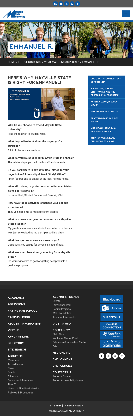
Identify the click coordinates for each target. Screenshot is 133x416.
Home (11, 62)
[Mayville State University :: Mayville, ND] (14, 13)
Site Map (55, 405)
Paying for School (22, 310)
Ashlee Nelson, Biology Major (104, 103)
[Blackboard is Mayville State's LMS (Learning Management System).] (55, 3)
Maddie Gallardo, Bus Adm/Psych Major (103, 130)
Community (61, 330)
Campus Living (19, 317)
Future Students (29, 62)
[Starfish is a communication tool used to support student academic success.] (77, 3)
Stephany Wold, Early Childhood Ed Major (103, 140)
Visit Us (13, 330)
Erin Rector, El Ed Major (104, 111)
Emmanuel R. (90, 62)
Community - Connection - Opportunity (106, 80)
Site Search (17, 349)
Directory (16, 343)
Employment (62, 359)
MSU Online (61, 352)
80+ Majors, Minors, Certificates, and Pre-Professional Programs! (105, 91)
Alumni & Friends (66, 296)
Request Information (24, 323)
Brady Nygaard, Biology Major (104, 120)
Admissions (16, 304)
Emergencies (62, 365)
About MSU (16, 356)
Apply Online (18, 336)
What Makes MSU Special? (61, 62)
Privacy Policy (74, 405)
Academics (16, 297)
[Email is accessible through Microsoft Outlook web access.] (61, 3)
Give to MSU (62, 323)
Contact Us (62, 372)
